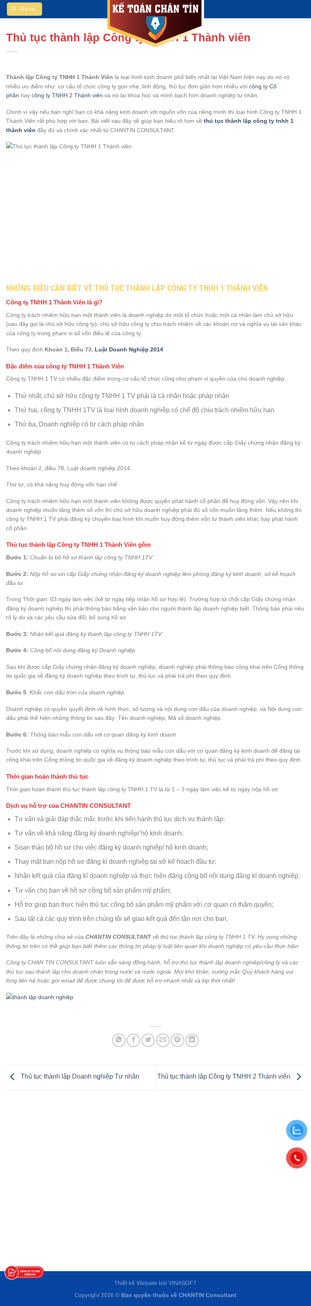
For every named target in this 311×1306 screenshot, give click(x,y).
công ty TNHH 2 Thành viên (67, 95)
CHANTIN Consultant (207, 1295)
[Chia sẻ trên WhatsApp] (119, 1040)
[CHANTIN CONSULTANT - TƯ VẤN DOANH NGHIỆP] (155, 24)
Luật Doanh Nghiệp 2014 (128, 349)
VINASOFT (182, 1283)
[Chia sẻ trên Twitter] (148, 1040)
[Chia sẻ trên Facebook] (133, 1040)
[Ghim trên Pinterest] (177, 1040)
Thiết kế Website (135, 1283)
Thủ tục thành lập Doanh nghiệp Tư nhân (79, 1076)
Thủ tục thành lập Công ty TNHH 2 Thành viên (224, 1076)
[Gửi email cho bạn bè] (163, 1040)
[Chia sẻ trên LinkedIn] (192, 1040)
